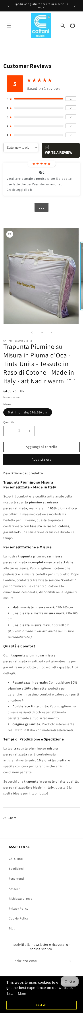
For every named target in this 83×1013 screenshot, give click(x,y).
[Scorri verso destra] (51, 332)
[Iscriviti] (69, 961)
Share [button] (12, 818)
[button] (9, 25)
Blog (12, 928)
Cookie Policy (18, 918)
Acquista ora (42, 459)
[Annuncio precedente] (8, 6)
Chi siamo (16, 859)
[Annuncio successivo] (75, 6)
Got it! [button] (41, 1005)
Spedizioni (16, 869)
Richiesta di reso (20, 899)
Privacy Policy (18, 908)
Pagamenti (16, 878)
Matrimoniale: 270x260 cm (27, 412)
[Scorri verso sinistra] (32, 332)
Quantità (9, 422)
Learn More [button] (16, 994)
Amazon (15, 889)
